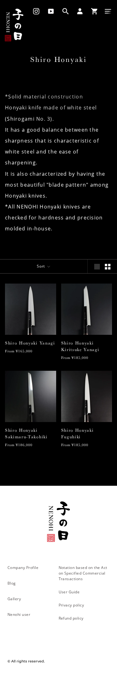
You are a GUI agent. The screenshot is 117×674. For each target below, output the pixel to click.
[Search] (65, 11)
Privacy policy (71, 604)
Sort (41, 266)
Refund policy (71, 618)
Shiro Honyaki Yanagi (30, 343)
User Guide (69, 591)
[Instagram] (34, 11)
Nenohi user (18, 614)
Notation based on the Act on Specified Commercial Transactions (83, 573)
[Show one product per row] (97, 266)
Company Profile (22, 567)
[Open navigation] (108, 11)
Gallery (14, 598)
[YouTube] (51, 11)
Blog (11, 583)
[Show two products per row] (107, 266)
